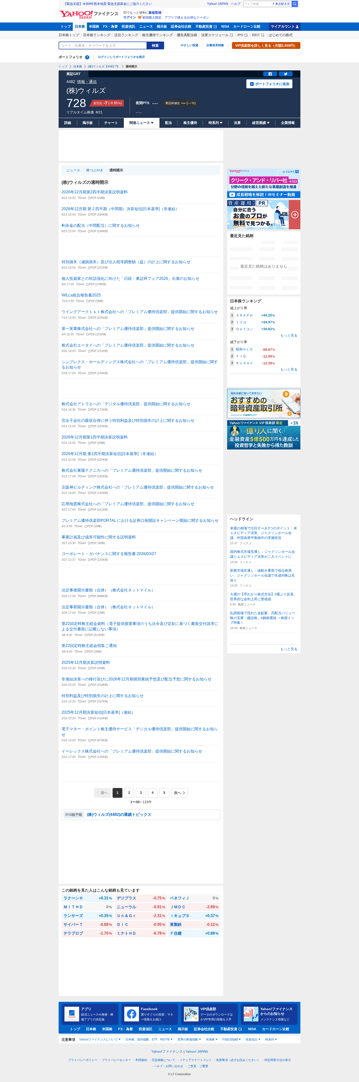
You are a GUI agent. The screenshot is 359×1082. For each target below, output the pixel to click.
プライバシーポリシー (82, 1060)
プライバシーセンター (116, 1060)
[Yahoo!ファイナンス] (90, 12)
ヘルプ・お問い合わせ (168, 1066)
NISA (225, 26)
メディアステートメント (196, 1060)
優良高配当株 (187, 35)
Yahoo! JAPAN (217, 4)
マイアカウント (283, 26)
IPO (240, 35)
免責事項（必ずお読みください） (238, 1060)
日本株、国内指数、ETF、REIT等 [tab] (148, 1039)
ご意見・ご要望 (198, 1066)
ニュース (146, 26)
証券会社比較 (181, 26)
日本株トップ (69, 35)
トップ (66, 26)
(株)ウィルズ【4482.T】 (104, 66)
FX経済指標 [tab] (230, 1039)
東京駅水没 (282, 4)
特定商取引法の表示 (277, 1060)
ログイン (129, 17)
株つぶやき (94, 170)
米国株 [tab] (210, 1039)
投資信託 (128, 26)
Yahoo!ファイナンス (167, 1051)
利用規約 (141, 1060)
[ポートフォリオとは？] (87, 57)
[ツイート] (286, 73)
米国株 (94, 26)
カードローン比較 (247, 26)
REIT (256, 35)
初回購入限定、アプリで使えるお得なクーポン (175, 17)
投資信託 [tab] (251, 1039)
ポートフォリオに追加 (272, 84)
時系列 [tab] (269, 1039)
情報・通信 (87, 82)
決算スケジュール (215, 35)
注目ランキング (126, 35)
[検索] (295, 4)
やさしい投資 (189, 45)
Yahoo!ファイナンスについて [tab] (98, 1039)
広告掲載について (163, 1060)
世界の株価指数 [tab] (188, 1039)
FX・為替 (110, 26)
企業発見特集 (215, 45)
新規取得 (155, 12)
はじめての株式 (281, 35)
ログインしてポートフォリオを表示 (121, 57)
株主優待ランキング (157, 35)
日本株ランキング (96, 35)
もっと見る (288, 335)
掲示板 (162, 26)
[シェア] (270, 73)
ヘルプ (236, 4)
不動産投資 (203, 26)
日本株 (80, 26)
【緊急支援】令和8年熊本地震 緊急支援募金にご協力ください (107, 4)
